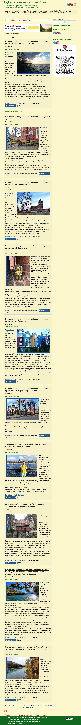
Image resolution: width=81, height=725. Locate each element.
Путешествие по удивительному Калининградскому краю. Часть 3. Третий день (27, 247)
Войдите (20, 103)
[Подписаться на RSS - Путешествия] (74, 5)
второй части (37, 256)
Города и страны (65, 11)
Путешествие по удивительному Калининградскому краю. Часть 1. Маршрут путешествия (27, 389)
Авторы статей (46, 12)
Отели (40, 11)
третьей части (45, 582)
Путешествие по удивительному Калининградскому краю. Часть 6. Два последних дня (27, 42)
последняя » (29, 707)
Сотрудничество (59, 12)
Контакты (69, 12)
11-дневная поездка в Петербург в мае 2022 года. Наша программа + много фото (26, 445)
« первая (7, 705)
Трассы (7, 12)
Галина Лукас (14, 452)
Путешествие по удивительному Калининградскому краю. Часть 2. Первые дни (27, 320)
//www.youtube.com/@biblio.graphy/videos (57, 42)
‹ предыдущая (16, 705)
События (14, 12)
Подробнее (8, 103)
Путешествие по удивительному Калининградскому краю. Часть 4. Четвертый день (27, 183)
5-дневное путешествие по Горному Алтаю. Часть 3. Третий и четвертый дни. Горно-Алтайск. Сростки (27, 648)
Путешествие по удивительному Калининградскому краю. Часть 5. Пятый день (27, 117)
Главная (8, 11)
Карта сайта (16, 11)
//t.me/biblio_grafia (54, 42)
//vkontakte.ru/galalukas (68, 4)
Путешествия (32, 11)
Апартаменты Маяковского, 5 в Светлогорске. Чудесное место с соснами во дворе (24, 505)
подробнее (20, 20)
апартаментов (45, 356)
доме (35, 223)
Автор (24, 11)
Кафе (56, 11)
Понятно (69, 718)
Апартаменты (48, 11)
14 (16, 495)
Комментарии (12, 105)
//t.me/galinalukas (60, 32)
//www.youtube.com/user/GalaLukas (71, 4)
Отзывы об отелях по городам (29, 12)
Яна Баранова (14, 49)
